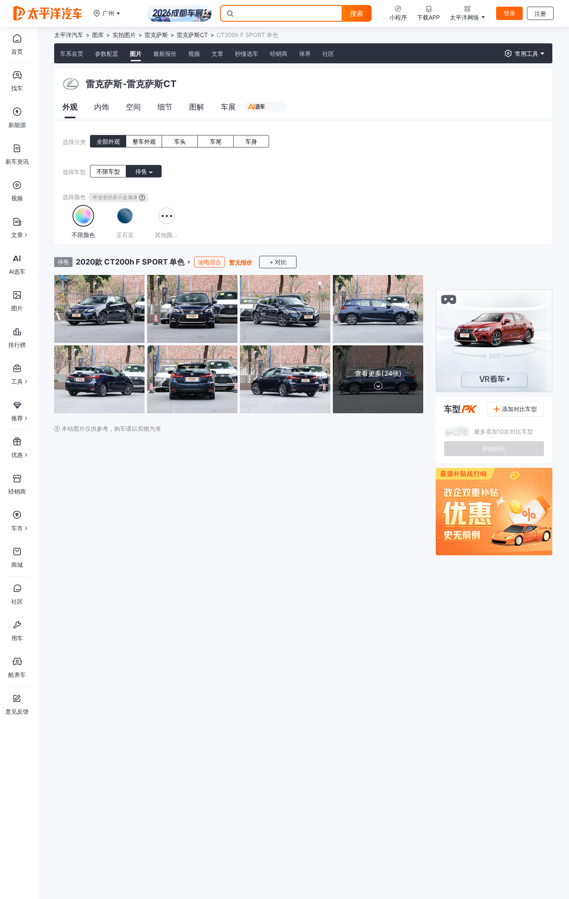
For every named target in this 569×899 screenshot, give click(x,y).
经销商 (278, 53)
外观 (69, 106)
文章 (217, 53)
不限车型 (108, 171)
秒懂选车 (246, 53)
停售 (142, 171)
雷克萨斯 (156, 34)
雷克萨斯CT (192, 34)
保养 (305, 53)
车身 (251, 141)
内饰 (101, 106)
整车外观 (144, 141)
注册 (540, 13)
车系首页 (71, 53)
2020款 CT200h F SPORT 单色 (130, 261)
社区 (328, 53)
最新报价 (165, 53)
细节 (164, 106)
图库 (98, 34)
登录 (509, 13)
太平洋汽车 (68, 34)
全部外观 (108, 141)
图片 (136, 53)
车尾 (216, 141)
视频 (194, 53)
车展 (228, 106)
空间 (133, 106)
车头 (180, 141)
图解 (196, 106)
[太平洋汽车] (47, 13)
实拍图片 (124, 34)
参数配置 (106, 53)
